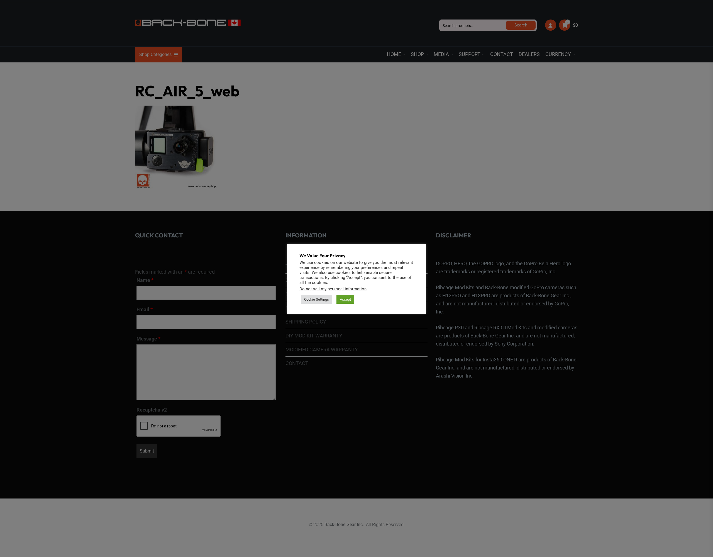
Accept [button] (345, 299)
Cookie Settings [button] (316, 299)
